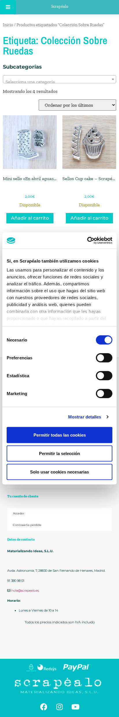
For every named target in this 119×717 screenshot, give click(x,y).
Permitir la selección (59, 453)
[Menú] (8, 7)
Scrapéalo (59, 6)
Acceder (18, 513)
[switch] (104, 357)
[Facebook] (43, 707)
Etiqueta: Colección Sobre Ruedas (55, 45)
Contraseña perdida (27, 525)
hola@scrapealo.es (25, 590)
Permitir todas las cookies (60, 434)
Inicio (8, 24)
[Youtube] (75, 707)
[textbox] (59, 82)
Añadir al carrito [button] (30, 218)
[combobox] (59, 79)
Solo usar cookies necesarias (59, 471)
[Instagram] (59, 707)
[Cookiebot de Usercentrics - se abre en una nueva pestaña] (87, 240)
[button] (59, 645)
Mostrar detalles (84, 416)
